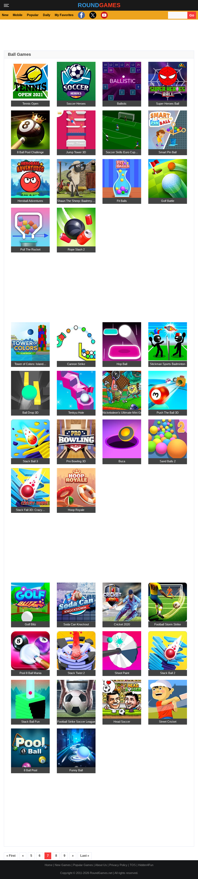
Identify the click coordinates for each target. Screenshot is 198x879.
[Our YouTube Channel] (103, 15)
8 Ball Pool (30, 770)
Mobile (17, 15)
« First (10, 855)
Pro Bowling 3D (76, 461)
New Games (63, 865)
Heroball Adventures (30, 200)
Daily (46, 15)
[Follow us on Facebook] (81, 15)
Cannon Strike (76, 364)
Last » (84, 855)
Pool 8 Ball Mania (30, 673)
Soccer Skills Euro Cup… (122, 152)
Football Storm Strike (167, 624)
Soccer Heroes (76, 103)
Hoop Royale (76, 509)
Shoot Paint (122, 673)
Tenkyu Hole (76, 412)
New (5, 15)
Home (48, 865)
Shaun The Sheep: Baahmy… (76, 200)
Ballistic (122, 103)
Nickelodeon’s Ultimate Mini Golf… (121, 412)
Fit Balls (122, 200)
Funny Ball (76, 770)
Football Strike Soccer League (76, 721)
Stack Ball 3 (30, 461)
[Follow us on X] (92, 15)
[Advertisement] (99, 35)
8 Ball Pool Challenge (30, 152)
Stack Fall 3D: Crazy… (30, 509)
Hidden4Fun (145, 865)
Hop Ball (122, 364)
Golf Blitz (30, 624)
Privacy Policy (118, 865)
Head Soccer (122, 721)
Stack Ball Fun (30, 721)
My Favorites (64, 15)
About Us (101, 865)
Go (191, 15)
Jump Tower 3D (76, 152)
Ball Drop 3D (30, 412)
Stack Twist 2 (76, 673)
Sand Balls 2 (168, 461)
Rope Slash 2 (76, 249)
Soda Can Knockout (76, 624)
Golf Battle (167, 200)
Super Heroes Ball (167, 103)
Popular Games (83, 865)
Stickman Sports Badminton (167, 364)
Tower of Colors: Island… (30, 364)
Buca (122, 461)
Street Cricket (167, 721)
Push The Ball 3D (168, 412)
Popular (32, 15)
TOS (133, 865)
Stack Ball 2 (167, 673)
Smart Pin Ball (168, 152)
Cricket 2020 (122, 624)
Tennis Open (30, 103)
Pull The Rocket (30, 249)
